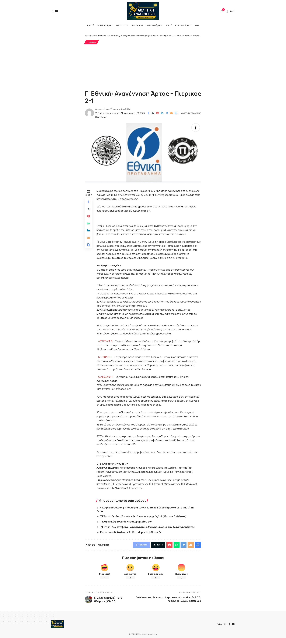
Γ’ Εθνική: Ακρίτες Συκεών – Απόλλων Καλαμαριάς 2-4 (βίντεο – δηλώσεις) (143, 516)
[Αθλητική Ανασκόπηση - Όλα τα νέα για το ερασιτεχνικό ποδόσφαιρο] (143, 11)
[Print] (176, 113)
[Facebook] (52, 11)
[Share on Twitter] (153, 113)
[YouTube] (56, 11)
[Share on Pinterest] (157, 113)
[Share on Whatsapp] (88, 223)
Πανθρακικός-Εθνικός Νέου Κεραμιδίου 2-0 (126, 521)
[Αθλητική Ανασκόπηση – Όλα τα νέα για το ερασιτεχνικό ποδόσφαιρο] (57, 624)
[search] (226, 11)
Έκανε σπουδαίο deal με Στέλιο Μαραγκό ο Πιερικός (131, 532)
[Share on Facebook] (148, 113)
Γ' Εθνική (91, 42)
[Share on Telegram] (167, 113)
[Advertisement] (143, 67)
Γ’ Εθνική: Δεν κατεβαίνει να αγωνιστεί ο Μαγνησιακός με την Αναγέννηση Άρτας (147, 527)
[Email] (171, 113)
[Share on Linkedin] (162, 113)
